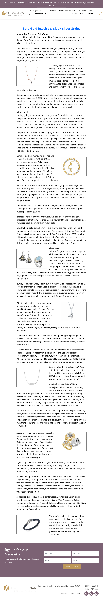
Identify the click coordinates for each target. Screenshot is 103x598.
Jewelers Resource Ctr (40, 12)
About (30, 11)
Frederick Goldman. (49, 503)
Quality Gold (44, 159)
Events (68, 11)
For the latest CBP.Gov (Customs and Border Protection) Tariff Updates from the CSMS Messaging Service (49, 2)
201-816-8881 (90, 586)
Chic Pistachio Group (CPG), (63, 234)
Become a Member (91, 12)
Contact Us (65, 593)
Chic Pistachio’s (72, 367)
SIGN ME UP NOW (71, 567)
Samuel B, (81, 283)
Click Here (51, 6)
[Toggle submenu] (29, 14)
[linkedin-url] (96, 593)
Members (53, 11)
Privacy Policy (77, 593)
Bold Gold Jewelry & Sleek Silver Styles (51, 28)
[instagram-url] (91, 593)
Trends (61, 11)
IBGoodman (21, 442)
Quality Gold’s (55, 135)
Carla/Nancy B (64, 191)
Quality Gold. (47, 442)
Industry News (82, 12)
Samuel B (60, 296)
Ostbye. (33, 315)
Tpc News (75, 12)
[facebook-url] (86, 593)
